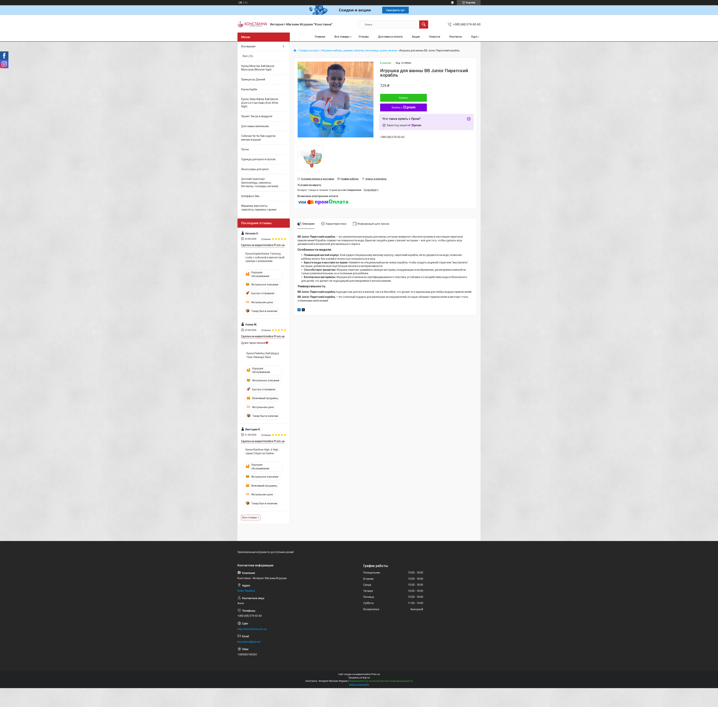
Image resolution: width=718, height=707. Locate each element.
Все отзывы (249, 517)
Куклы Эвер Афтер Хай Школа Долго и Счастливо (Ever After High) (259, 103)
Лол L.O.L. (247, 56)
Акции (416, 36)
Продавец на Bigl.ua (359, 677)
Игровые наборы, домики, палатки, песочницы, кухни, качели (359, 50)
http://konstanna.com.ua (252, 629)
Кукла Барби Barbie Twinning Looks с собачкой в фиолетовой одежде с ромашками (265, 257)
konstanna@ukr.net (248, 641)
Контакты (455, 36)
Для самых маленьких (255, 126)
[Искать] (423, 24)
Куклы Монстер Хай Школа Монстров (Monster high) (257, 67)
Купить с (397, 107)
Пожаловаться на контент (363, 681)
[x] (303, 310)
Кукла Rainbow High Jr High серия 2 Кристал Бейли (262, 451)
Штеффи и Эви (250, 196)
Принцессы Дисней (253, 79)
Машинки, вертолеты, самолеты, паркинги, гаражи (258, 207)
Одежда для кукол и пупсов (258, 159)
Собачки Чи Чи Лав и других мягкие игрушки (258, 137)
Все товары (342, 36)
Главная (320, 36)
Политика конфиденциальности (396, 681)
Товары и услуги (309, 50)
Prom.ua (375, 674)
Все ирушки (248, 46)
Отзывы (364, 36)
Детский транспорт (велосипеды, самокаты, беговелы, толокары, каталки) (259, 182)
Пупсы (245, 149)
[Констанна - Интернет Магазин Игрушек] (252, 24)
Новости (434, 36)
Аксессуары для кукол (255, 169)
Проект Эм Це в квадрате (256, 116)
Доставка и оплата (390, 36)
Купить (403, 97)
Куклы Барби (249, 89)
